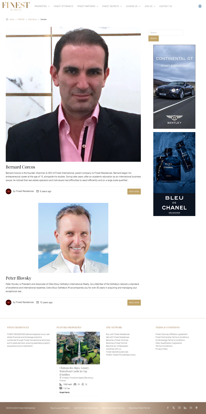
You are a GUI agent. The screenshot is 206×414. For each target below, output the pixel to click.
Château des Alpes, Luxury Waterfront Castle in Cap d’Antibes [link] (74, 371)
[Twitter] (174, 407)
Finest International (26, 408)
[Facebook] (168, 408)
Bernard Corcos (20, 167)
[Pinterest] (197, 408)
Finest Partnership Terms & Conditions (172, 337)
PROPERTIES (41, 6)
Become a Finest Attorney (117, 340)
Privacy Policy (162, 349)
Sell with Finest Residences (117, 337)
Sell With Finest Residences (86, 408)
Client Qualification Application (169, 343)
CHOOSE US (131, 6)
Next (95, 351)
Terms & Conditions (164, 346)
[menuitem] (200, 6)
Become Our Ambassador (117, 346)
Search (153, 38)
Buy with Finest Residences (118, 334)
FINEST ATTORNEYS (63, 6)
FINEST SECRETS (110, 6)
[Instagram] (180, 408)
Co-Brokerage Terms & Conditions (170, 340)
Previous (61, 351)
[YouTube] (191, 408)
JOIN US (148, 6)
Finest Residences (25, 191)
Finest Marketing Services (117, 352)
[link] (78, 348)
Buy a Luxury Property (60, 408)
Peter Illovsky (18, 278)
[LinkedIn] (186, 407)
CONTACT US (165, 6)
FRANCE (21, 19)
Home (11, 19)
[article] (78, 364)
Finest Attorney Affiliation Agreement (172, 334)
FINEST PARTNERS (86, 6)
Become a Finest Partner (116, 343)
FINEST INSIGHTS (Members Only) (121, 355)
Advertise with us (113, 349)
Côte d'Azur (32, 19)
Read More (134, 191)
